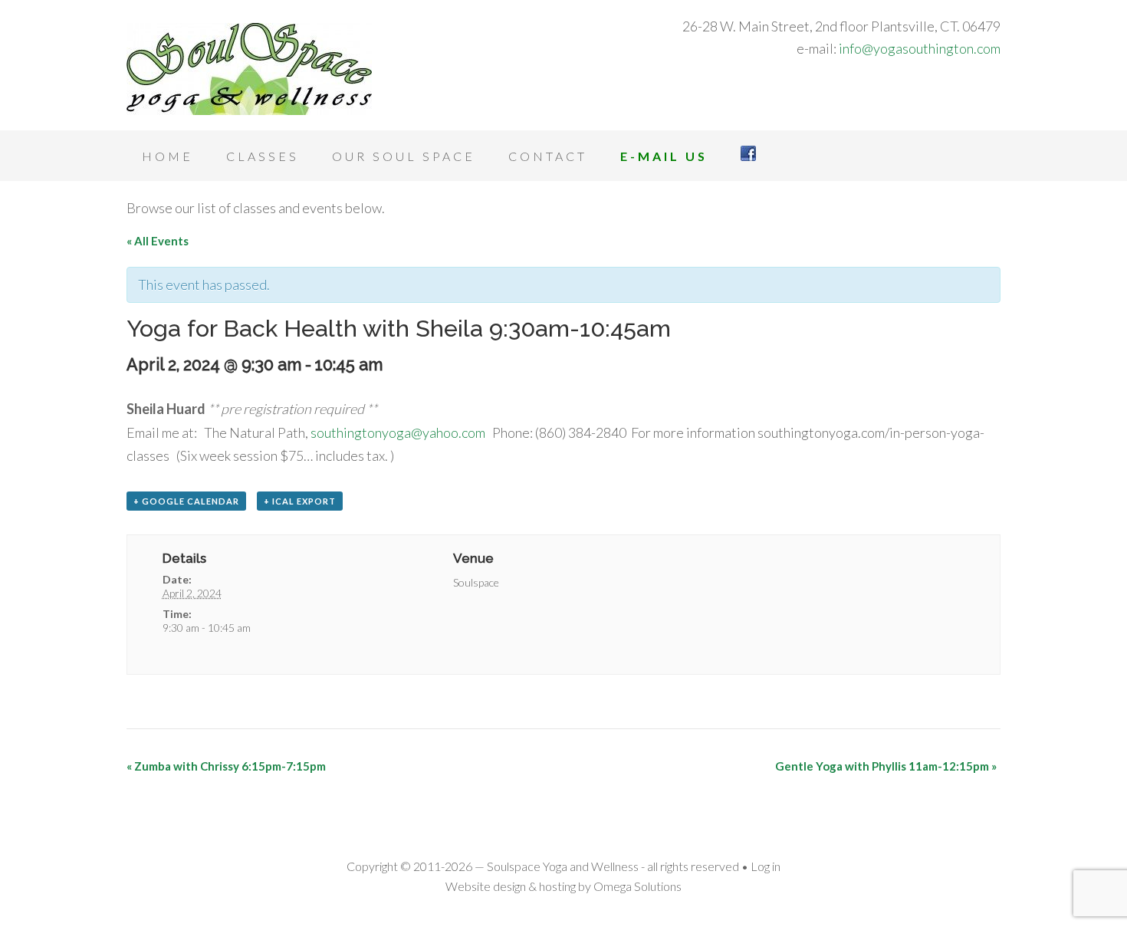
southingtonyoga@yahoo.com (397, 432)
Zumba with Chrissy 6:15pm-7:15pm (226, 766)
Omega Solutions (637, 886)
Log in (765, 866)
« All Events (158, 241)
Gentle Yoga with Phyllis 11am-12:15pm (886, 766)
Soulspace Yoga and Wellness (249, 69)
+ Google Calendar (186, 501)
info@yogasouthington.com (920, 48)
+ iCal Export (300, 501)
